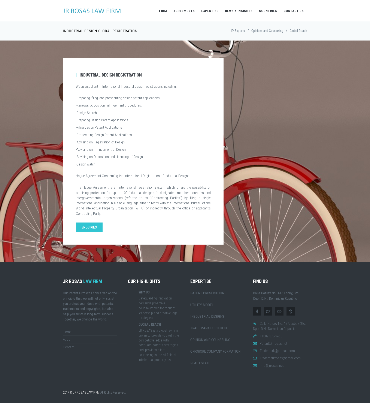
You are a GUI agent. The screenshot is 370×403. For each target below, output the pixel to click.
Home (67, 332)
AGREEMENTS (184, 11)
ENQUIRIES (89, 227)
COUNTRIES (268, 11)
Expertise (210, 11)
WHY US (144, 292)
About (67, 339)
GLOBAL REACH (150, 324)
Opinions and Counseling (267, 31)
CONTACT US (294, 11)
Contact (68, 347)
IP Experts (238, 31)
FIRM (163, 11)
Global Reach (298, 31)
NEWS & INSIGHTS (239, 11)
